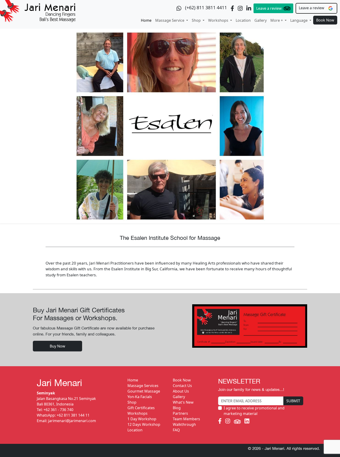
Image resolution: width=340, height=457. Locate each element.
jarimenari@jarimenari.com (72, 420)
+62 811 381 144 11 (73, 415)
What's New (183, 402)
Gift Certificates (141, 407)
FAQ (176, 430)
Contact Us (182, 385)
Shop (131, 402)
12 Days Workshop (143, 424)
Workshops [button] (218, 20)
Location (243, 20)
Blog (177, 407)
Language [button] (299, 20)
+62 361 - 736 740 (58, 409)
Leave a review (269, 8)
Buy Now (57, 346)
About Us (181, 391)
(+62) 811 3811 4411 (206, 7)
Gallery (260, 20)
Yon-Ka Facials (139, 396)
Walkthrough (184, 424)
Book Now (325, 20)
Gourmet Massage (143, 391)
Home (146, 20)
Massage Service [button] (170, 20)
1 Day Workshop (141, 418)
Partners (180, 413)
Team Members (186, 418)
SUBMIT (293, 400)
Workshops (137, 413)
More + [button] (277, 20)
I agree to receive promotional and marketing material (254, 410)
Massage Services (142, 385)
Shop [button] (197, 20)
